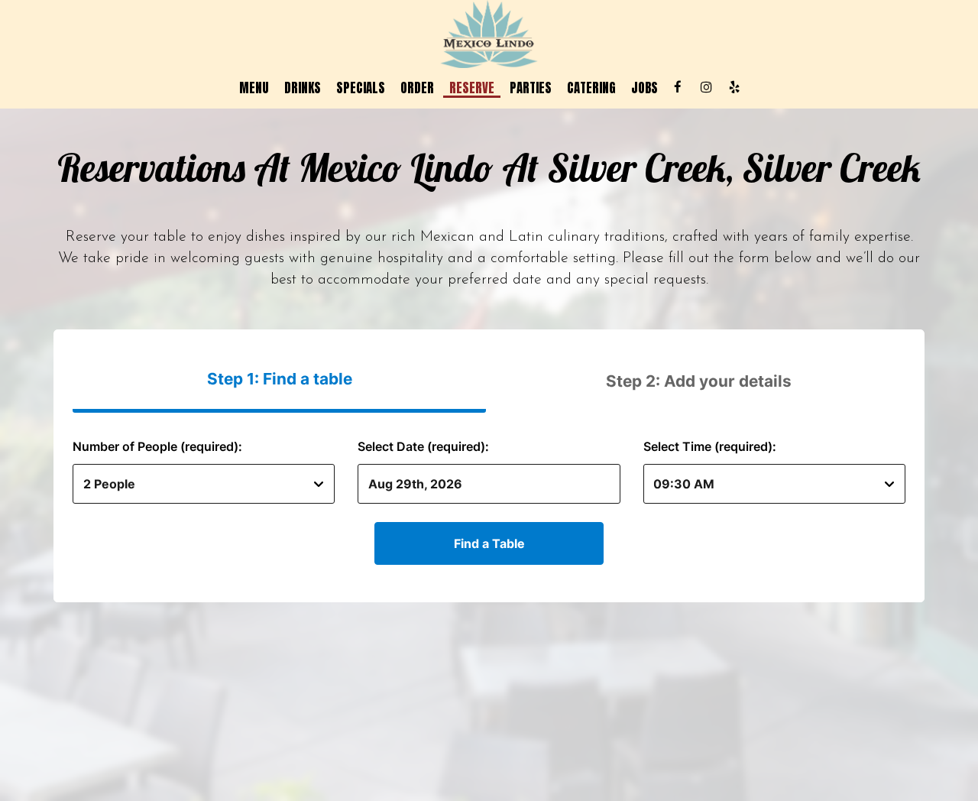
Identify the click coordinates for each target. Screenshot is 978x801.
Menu (254, 88)
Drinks (302, 88)
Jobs (644, 88)
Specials (360, 88)
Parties (531, 88)
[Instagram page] (706, 87)
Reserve (471, 88)
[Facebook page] (677, 87)
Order (417, 88)
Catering (591, 88)
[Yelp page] (734, 87)
